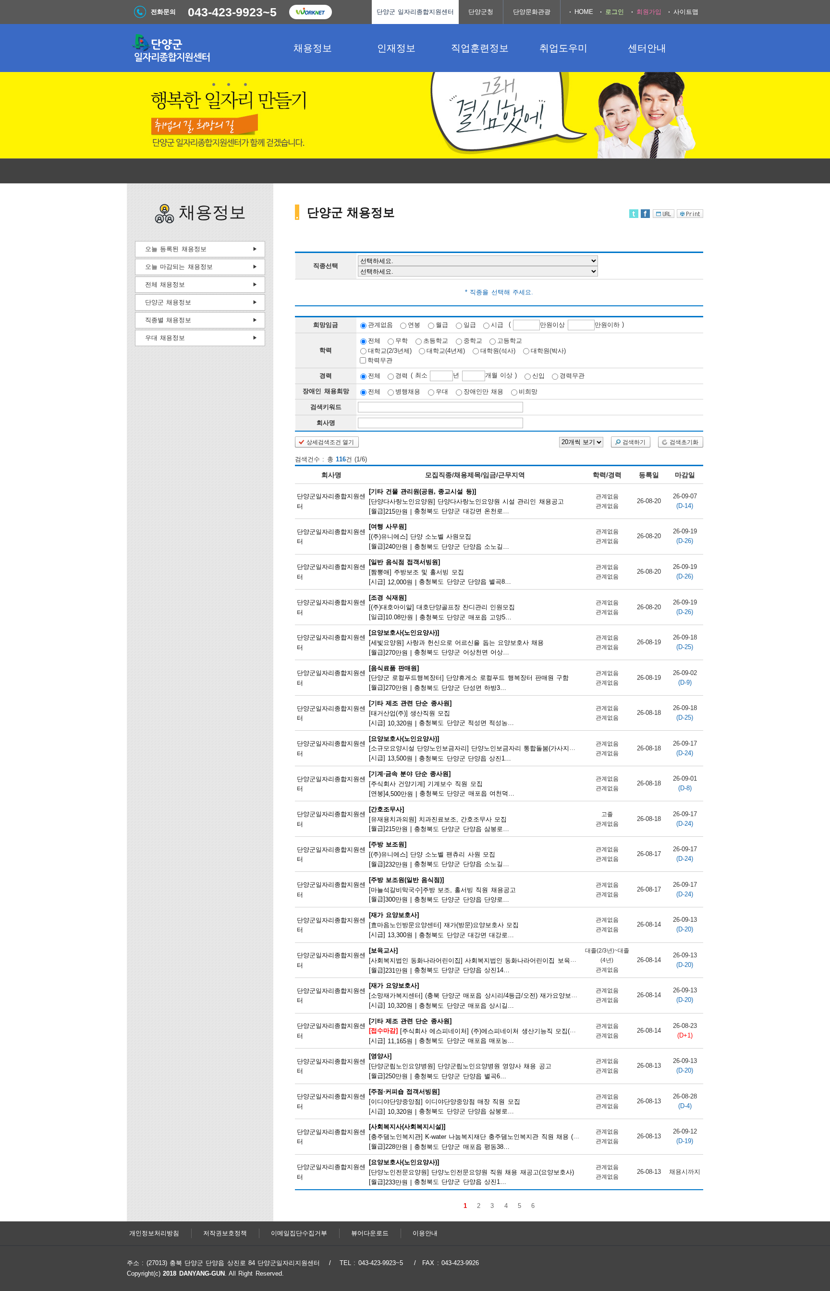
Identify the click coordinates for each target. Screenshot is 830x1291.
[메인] (199, 48)
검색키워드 (326, 406)
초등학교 (435, 340)
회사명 (326, 422)
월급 (442, 324)
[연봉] (442, 783)
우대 (442, 391)
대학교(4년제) (446, 350)
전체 (374, 340)
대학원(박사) (548, 350)
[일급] (442, 606)
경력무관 (572, 375)
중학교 (473, 340)
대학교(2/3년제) (390, 350)
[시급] (442, 571)
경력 (401, 375)
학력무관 (379, 360)
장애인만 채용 (483, 391)
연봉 (414, 324)
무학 (401, 340)
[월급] (466, 500)
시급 (497, 324)
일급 (470, 324)
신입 (538, 375)
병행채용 (407, 391)
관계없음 (380, 324)
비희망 (528, 391)
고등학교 (509, 340)
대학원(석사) (497, 350)
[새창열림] (310, 12)
